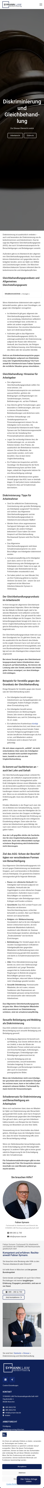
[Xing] (12, 1379)
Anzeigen (25, 294)
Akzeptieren (22, 1466)
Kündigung (6, 1426)
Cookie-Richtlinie (12, 1484)
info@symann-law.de (17, 1237)
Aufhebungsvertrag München (13, 1429)
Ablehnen (22, 1473)
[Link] (12, 4)
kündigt (35, 724)
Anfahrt (7, 1415)
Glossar (26, 1353)
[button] (41, 4)
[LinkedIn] (5, 1379)
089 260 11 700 (15, 1233)
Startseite (17, 1353)
